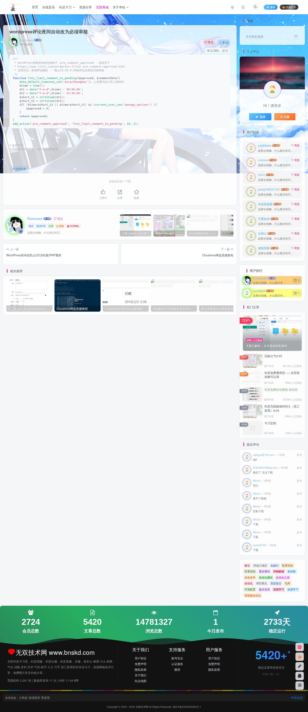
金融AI (274, 565)
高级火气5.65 (273, 356)
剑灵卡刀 (65, 7)
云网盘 (23, 697)
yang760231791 (269, 189)
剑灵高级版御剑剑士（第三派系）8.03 (282, 408)
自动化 (249, 583)
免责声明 (140, 664)
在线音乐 (48, 7)
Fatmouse (26, 40)
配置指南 (287, 565)
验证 (247, 565)
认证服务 (177, 664)
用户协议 (140, 658)
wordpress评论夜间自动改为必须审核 (48, 31)
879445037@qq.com (265, 467)
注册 (287, 117)
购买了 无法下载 (263, 472)
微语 (177, 669)
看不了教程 (260, 498)
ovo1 (261, 174)
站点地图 (140, 681)
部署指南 (250, 571)
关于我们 (140, 675)
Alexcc (256, 480)
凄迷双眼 (264, 248)
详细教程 (278, 571)
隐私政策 (140, 669)
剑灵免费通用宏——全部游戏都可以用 (282, 375)
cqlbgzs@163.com (263, 455)
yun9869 (259, 291)
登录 (262, 117)
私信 (225, 42)
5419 (42, 226)
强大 (255, 485)
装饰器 (291, 571)
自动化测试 (266, 577)
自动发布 (250, 577)
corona (263, 160)
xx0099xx (264, 145)
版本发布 (264, 589)
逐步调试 (264, 571)
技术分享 (23, 20)
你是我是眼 (265, 204)
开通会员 (291, 7)
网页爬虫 (261, 583)
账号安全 (177, 658)
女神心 (262, 233)
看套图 (45, 697)
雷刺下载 (258, 511)
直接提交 (275, 583)
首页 (35, 7)
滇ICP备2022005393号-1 (187, 706)
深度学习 (278, 589)
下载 (255, 524)
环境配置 (250, 589)
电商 (287, 583)
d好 (255, 460)
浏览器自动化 (253, 595)
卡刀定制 (270, 423)
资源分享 (85, 7)
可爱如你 (264, 219)
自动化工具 (283, 577)
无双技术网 (142, 706)
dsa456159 (259, 545)
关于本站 (119, 7)
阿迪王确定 (260, 565)
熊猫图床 (34, 697)
